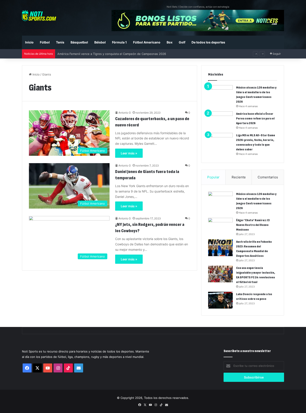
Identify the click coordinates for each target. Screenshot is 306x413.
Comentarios (268, 177)
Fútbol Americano (146, 42)
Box (169, 42)
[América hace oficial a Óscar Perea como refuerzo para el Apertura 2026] (220, 119)
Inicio (29, 42)
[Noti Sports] (39, 15)
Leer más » (129, 153)
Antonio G (125, 112)
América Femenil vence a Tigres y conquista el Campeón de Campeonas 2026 (111, 54)
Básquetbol (79, 42)
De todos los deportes (208, 42)
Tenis (60, 42)
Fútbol (45, 42)
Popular (213, 177)
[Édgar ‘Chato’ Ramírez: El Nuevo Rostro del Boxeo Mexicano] (220, 226)
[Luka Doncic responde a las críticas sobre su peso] (220, 300)
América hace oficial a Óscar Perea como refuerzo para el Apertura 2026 (255, 118)
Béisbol (100, 42)
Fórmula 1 (119, 42)
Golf (182, 42)
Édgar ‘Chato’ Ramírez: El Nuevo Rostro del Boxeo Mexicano (253, 224)
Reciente (239, 177)
